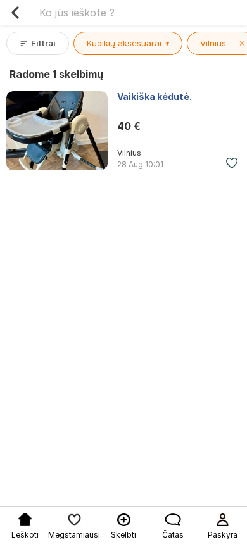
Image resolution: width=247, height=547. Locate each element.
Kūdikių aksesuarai (128, 43)
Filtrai (43, 43)
